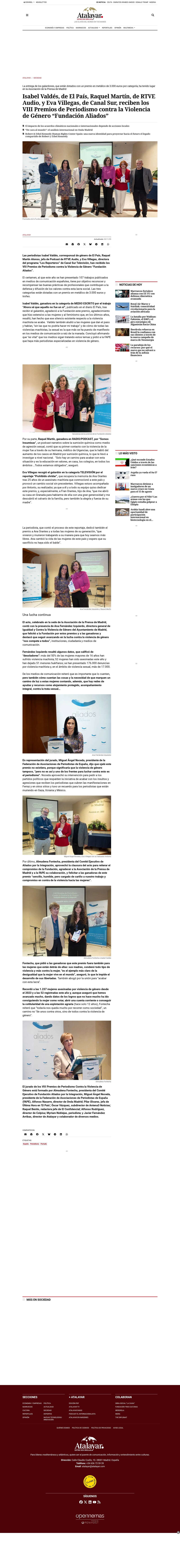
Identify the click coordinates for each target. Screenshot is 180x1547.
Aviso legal (118, 1428)
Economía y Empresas (32, 1403)
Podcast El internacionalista (82, 1414)
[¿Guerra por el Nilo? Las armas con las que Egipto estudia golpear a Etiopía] (122, 499)
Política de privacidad (101, 1428)
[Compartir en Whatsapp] (108, 244)
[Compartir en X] (84, 244)
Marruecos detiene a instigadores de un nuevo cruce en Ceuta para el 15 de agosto (142, 488)
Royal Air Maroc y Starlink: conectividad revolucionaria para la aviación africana (142, 308)
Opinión (25, 1417)
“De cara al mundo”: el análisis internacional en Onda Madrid (59, 130)
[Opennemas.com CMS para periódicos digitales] (90, 1519)
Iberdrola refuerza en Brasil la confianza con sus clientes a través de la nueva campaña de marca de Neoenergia (143, 334)
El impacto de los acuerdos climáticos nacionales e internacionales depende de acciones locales (77, 126)
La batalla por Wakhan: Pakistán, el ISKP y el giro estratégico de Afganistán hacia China (143, 320)
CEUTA (109, 2)
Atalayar (26, 78)
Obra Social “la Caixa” (125, 1403)
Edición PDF (74, 1403)
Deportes (48, 1414)
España (26, 1144)
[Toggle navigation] (27, 15)
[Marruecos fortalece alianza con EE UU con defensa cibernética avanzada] (122, 293)
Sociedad (37, 78)
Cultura (26, 1410)
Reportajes (27, 1414)
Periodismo (34, 1144)
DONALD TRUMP (142, 2)
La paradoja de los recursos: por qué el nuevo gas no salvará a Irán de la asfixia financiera (142, 350)
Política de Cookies (80, 1428)
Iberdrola (119, 1410)
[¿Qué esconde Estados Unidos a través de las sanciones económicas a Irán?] (122, 462)
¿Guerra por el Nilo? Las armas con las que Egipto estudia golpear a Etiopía (143, 500)
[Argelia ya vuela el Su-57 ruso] (122, 475)
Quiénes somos (63, 1428)
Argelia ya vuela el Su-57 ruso (143, 474)
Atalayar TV (74, 1407)
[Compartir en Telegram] (96, 244)
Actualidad (49, 1407)
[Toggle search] (152, 15)
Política (47, 1403)
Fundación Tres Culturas (126, 1407)
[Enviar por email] (67, 244)
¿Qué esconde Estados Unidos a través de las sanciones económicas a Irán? (143, 463)
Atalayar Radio (75, 1410)
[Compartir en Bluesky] (90, 244)
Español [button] (29, 2)
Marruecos (27, 1407)
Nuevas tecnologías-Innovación (53, 1418)
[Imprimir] (73, 244)
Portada (44, 1144)
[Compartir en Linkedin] (102, 244)
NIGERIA (152, 2)
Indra (117, 1414)
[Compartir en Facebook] (79, 244)
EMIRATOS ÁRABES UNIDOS (124, 2)
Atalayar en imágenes (78, 1417)
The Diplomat (121, 1417)
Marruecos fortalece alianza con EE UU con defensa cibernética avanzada (142, 295)
